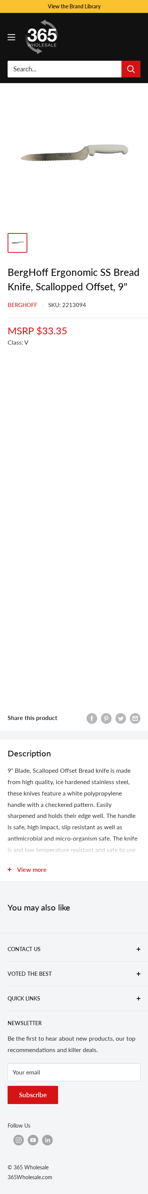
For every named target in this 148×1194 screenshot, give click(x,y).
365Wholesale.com (30, 1177)
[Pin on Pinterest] (106, 718)
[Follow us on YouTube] (33, 1140)
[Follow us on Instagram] (18, 1140)
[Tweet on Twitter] (120, 718)
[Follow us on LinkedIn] (47, 1140)
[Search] (130, 69)
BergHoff (22, 304)
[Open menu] (11, 37)
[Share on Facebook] (92, 718)
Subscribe (33, 1095)
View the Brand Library (74, 6)
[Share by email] (135, 718)
